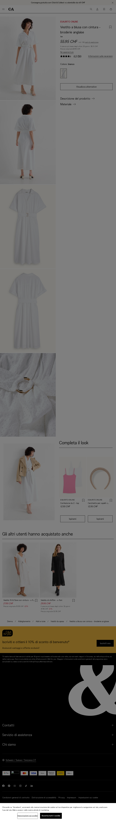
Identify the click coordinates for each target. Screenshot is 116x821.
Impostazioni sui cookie (28, 815)
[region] (58, 812)
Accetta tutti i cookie (51, 815)
